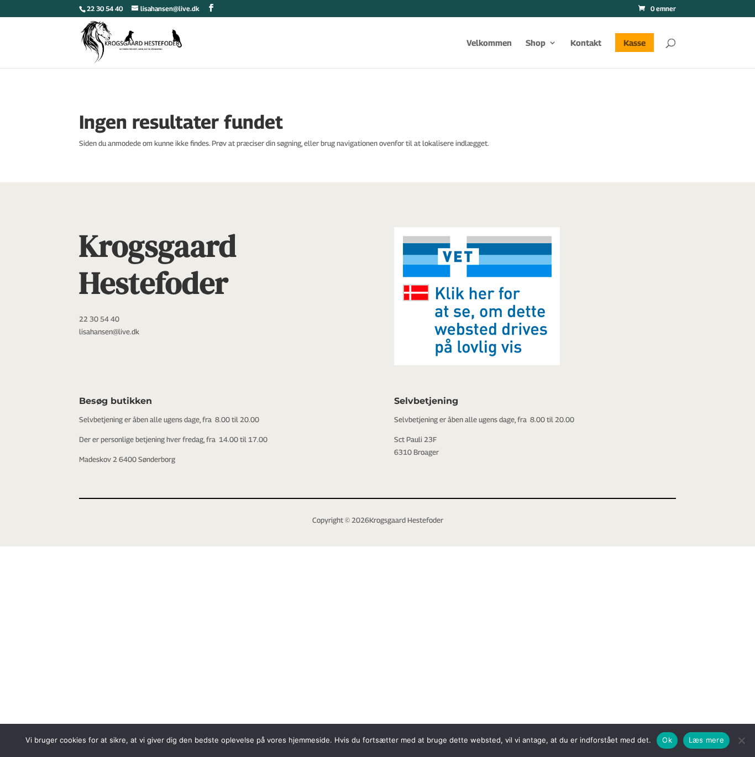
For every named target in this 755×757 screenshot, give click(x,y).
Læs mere (706, 739)
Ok (667, 739)
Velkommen (489, 43)
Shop (536, 43)
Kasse (634, 43)
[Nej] (741, 740)
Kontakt (585, 43)
